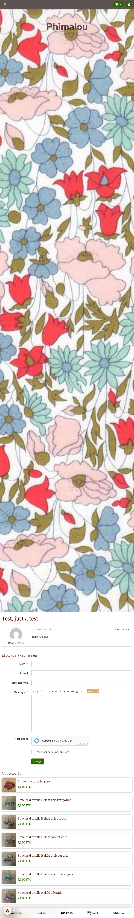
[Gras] (33, 691)
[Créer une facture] (119, 913)
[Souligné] (41, 691)
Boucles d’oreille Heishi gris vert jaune (44, 800)
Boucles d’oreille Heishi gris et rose (42, 818)
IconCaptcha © (82, 744)
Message (19, 692)
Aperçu (94, 691)
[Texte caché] (68, 691)
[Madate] (41, 913)
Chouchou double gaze (34, 781)
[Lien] (64, 691)
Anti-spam (21, 738)
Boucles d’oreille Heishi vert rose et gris (45, 874)
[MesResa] (67, 913)
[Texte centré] (60, 691)
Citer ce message (120, 629)
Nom (22, 663)
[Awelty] (93, 913)
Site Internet (20, 682)
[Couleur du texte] (51, 691)
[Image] (72, 691)
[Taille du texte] (45, 691)
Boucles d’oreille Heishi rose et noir (42, 837)
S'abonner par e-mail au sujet (52, 752)
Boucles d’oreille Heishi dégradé (40, 892)
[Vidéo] (77, 691)
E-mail (24, 673)
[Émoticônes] (85, 691)
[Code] (81, 691)
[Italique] (37, 691)
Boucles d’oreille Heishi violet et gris (43, 855)
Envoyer (37, 761)
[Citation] (56, 691)
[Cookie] (7, 911)
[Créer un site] (15, 913)
